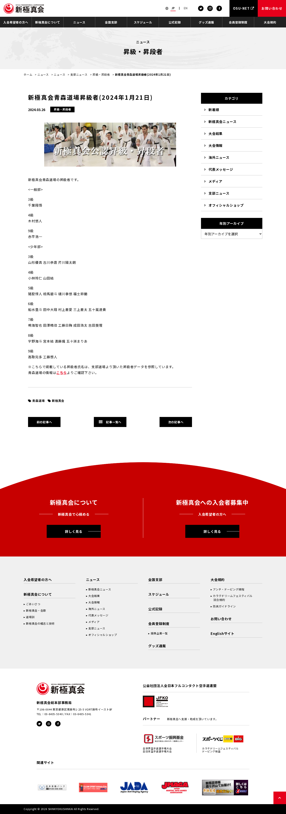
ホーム (28, 74)
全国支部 (111, 22)
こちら (61, 372)
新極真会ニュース (222, 121)
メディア (215, 181)
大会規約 (270, 22)
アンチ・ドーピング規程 (228, 589)
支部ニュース (79, 74)
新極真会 (58, 401)
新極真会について (47, 22)
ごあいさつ (33, 604)
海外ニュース (219, 157)
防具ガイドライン (224, 606)
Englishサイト (222, 633)
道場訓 (30, 617)
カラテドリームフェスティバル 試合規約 (232, 598)
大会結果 (216, 133)
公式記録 (175, 22)
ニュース (79, 22)
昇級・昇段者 (101, 74)
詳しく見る (73, 531)
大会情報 (216, 145)
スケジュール (143, 22)
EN (186, 8)
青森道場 (38, 401)
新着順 (214, 109)
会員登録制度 (238, 22)
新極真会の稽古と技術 (40, 623)
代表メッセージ (221, 169)
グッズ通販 (206, 22)
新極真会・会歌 (36, 610)
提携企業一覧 (159, 633)
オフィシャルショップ (226, 205)
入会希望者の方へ (15, 22)
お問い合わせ (221, 618)
